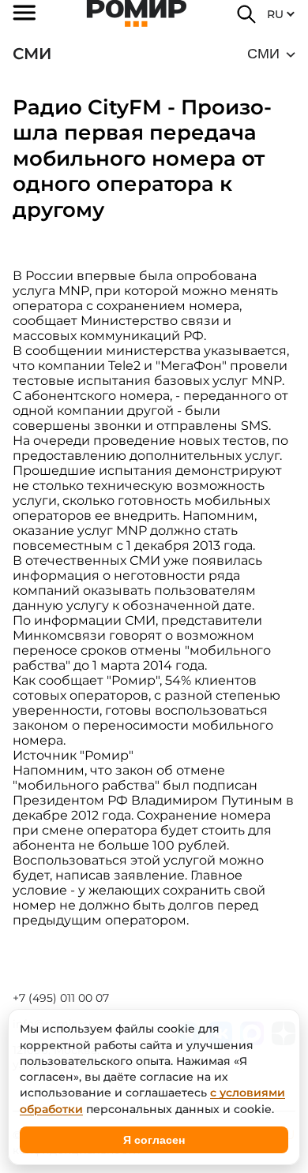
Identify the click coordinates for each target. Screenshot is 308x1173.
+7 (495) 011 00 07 (61, 998)
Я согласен (154, 1140)
